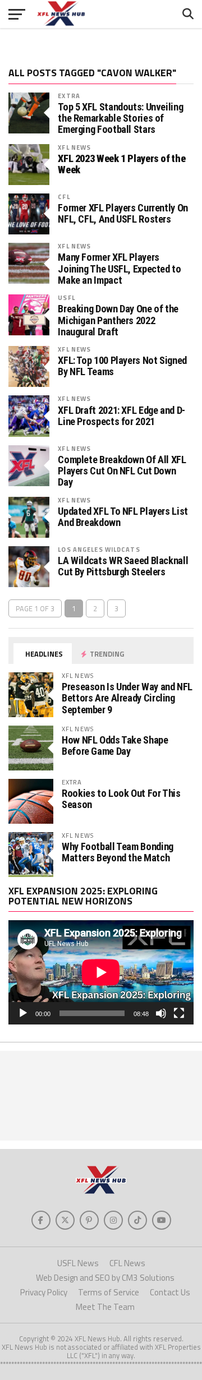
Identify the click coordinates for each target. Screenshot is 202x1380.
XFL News (74, 147)
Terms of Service (108, 1292)
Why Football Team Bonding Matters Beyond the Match (117, 852)
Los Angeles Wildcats (99, 549)
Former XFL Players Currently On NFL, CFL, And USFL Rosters (123, 213)
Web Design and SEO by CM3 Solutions (105, 1277)
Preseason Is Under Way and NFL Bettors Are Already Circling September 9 (127, 698)
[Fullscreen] (179, 1013)
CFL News (127, 1263)
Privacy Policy (43, 1292)
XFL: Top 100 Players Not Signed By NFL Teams (122, 366)
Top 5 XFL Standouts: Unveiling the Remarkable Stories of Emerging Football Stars (120, 118)
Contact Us (170, 1292)
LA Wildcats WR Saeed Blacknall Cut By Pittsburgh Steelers (123, 566)
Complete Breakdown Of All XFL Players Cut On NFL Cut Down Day (122, 471)
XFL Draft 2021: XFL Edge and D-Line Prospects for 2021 (121, 416)
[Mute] (161, 1013)
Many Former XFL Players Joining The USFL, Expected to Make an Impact (119, 268)
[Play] (23, 1013)
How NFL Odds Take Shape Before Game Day (115, 745)
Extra (69, 95)
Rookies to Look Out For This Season (121, 798)
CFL (64, 196)
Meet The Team (105, 1306)
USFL (66, 297)
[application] (101, 972)
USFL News (78, 1263)
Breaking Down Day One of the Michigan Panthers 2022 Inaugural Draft (118, 320)
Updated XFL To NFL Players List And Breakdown (123, 517)
